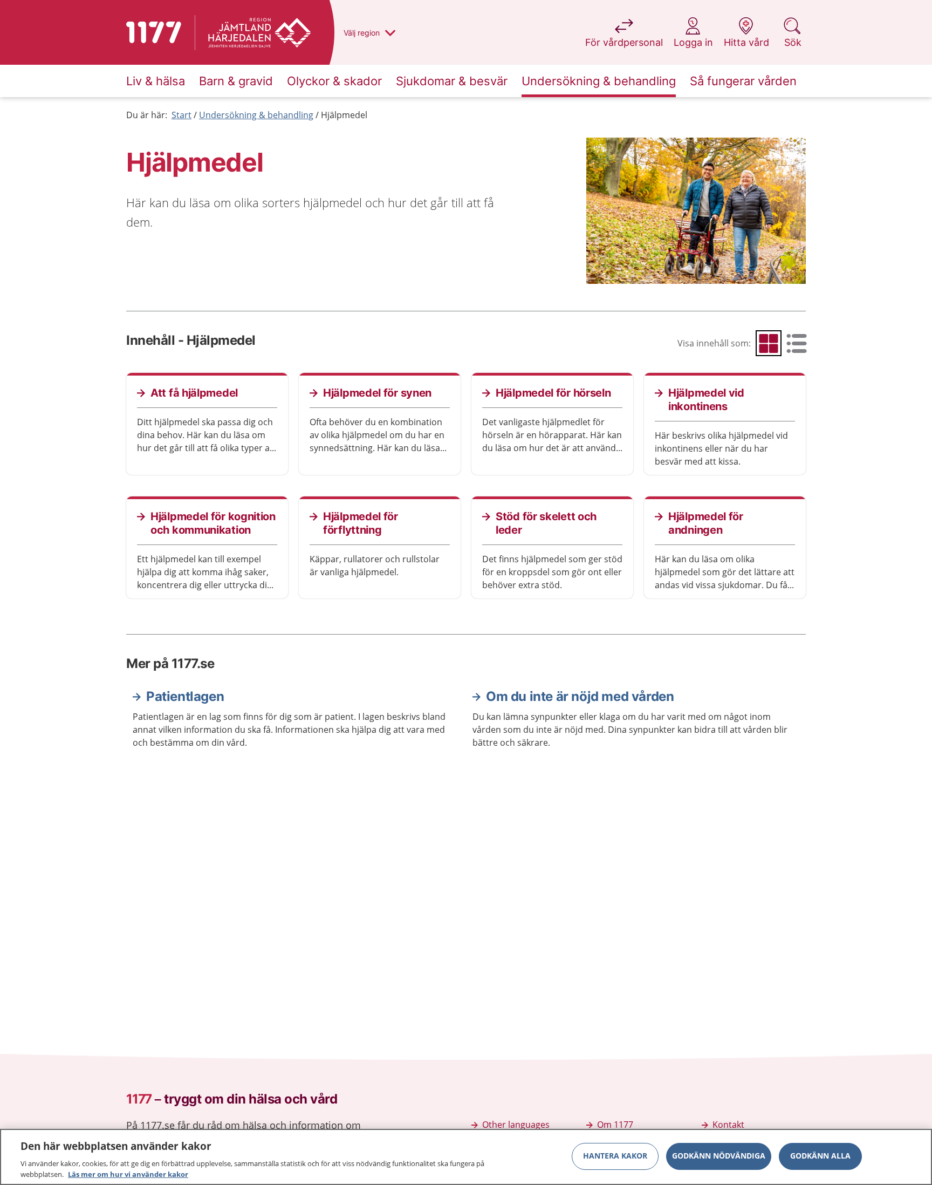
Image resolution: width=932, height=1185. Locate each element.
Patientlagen (185, 696)
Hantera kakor (615, 1156)
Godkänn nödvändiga (718, 1156)
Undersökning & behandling (256, 115)
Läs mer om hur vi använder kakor (128, 1174)
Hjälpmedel (344, 115)
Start (181, 115)
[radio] (768, 343)
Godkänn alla (820, 1156)
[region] (466, 1157)
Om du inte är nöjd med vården (580, 696)
